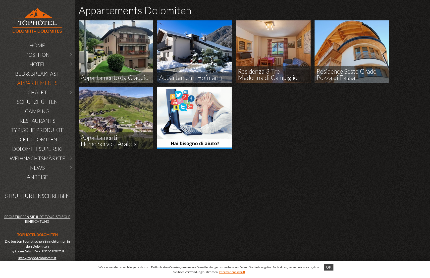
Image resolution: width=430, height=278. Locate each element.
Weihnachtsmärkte (37, 158)
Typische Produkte (37, 130)
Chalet (37, 92)
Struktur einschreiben (37, 196)
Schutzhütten (37, 102)
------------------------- (37, 186)
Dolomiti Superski (37, 149)
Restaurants (37, 120)
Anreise (37, 177)
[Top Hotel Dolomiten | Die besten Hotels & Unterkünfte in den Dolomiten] (37, 20)
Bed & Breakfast (37, 73)
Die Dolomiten (37, 139)
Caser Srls (23, 251)
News (37, 168)
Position (37, 55)
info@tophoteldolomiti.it (37, 258)
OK (328, 267)
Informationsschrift (232, 272)
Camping (37, 111)
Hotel (37, 64)
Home (37, 45)
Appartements (37, 83)
